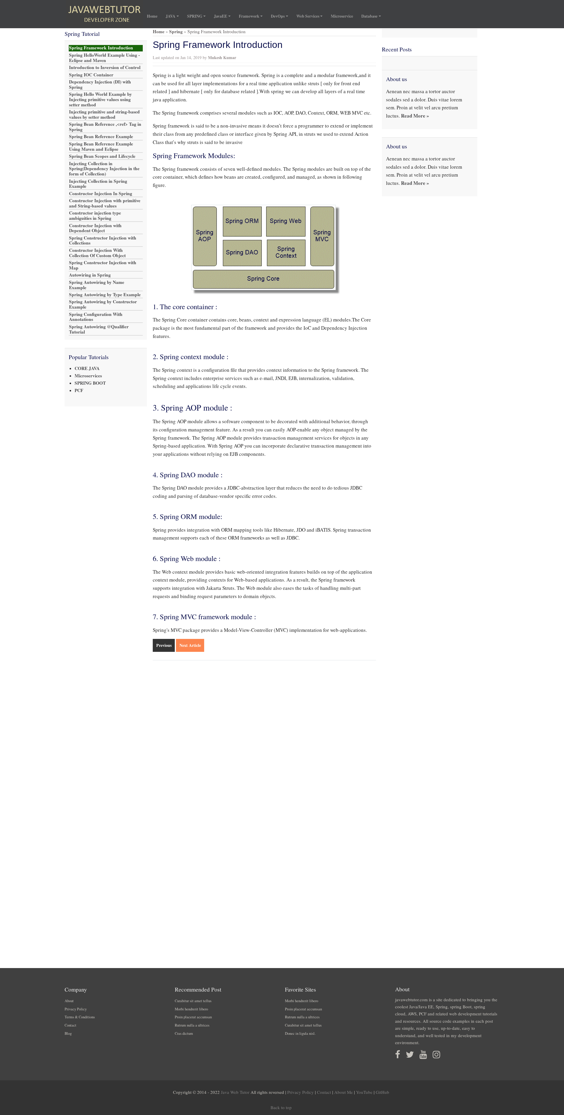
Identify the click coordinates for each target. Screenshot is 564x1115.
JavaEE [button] (220, 16)
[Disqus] (264, 742)
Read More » (415, 115)
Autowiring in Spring (90, 275)
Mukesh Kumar (222, 57)
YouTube (364, 1092)
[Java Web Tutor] (104, 14)
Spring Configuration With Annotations (95, 316)
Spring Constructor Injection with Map (102, 265)
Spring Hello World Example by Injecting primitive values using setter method (100, 99)
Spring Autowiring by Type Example (105, 295)
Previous (164, 645)
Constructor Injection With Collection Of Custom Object (97, 253)
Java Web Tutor (235, 1092)
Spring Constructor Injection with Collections (102, 240)
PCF (79, 390)
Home (154, 16)
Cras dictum (184, 1033)
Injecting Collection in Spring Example (98, 183)
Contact (70, 1025)
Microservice (342, 16)
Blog (68, 1033)
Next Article (190, 645)
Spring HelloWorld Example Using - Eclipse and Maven (104, 57)
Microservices (88, 375)
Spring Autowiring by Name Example (96, 284)
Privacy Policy (76, 1009)
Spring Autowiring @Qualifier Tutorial (99, 329)
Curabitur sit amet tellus (193, 1000)
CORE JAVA (87, 368)
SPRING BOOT (90, 383)
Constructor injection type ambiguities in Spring (95, 215)
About (69, 1000)
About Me (343, 1092)
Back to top (281, 1107)
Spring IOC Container (91, 75)
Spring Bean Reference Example (101, 137)
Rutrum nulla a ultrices (192, 1025)
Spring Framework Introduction (101, 48)
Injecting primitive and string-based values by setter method (104, 114)
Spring (176, 31)
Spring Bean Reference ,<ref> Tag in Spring (105, 127)
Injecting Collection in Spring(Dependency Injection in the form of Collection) (104, 168)
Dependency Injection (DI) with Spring (100, 84)
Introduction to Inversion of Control (104, 68)
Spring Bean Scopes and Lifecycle (102, 156)
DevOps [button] (278, 16)
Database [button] (369, 16)
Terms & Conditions (80, 1016)
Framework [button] (249, 16)
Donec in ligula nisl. (300, 1033)
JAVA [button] (170, 16)
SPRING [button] (194, 16)
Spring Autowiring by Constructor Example (103, 304)
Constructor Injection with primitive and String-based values (104, 203)
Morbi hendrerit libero (191, 1009)
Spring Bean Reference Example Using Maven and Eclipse (101, 146)
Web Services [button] (307, 16)
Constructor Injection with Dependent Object (95, 228)
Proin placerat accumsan (193, 1016)
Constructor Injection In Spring (100, 193)
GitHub (382, 1092)
